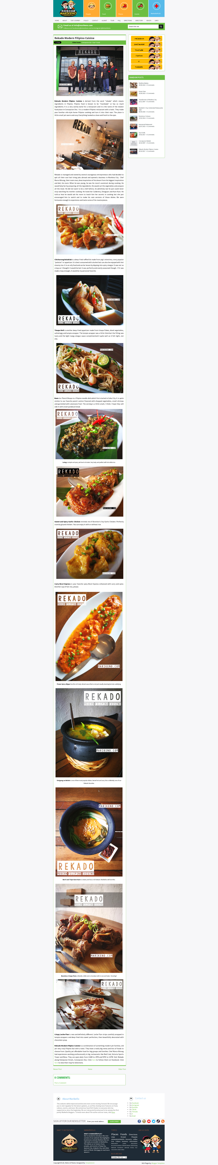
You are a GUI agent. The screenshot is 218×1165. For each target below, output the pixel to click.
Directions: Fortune (144, 116)
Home (90, 1069)
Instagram (135, 1105)
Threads (135, 1112)
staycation (134, 1143)
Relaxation (114, 1143)
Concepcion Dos (87, 42)
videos (122, 1149)
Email (133, 1116)
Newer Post (57, 1069)
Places (120, 14)
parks (124, 1143)
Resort (128, 1145)
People (88, 14)
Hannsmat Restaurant (145, 124)
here (94, 1060)
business (125, 1141)
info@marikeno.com (83, 25)
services (126, 1147)
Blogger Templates (158, 1163)
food (93, 42)
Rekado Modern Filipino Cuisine (74, 38)
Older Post (122, 1069)
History (132, 1147)
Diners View (142, 91)
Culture (118, 1141)
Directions (133, 1134)
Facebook (135, 1103)
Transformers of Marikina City (148, 100)
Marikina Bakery (143, 83)
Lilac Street (118, 1137)
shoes (119, 1149)
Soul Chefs (142, 133)
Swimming (134, 1145)
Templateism (90, 1163)
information (133, 1141)
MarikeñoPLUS (156, 13)
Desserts (129, 1139)
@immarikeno (84, 28)
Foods (98, 42)
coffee (135, 1139)
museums (120, 1147)
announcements (117, 1139)
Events (137, 14)
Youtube (135, 1107)
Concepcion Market (145, 141)
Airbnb (124, 1145)
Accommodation (116, 1145)
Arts (112, 1141)
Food (104, 14)
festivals (113, 1147)
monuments (114, 1149)
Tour (136, 1147)
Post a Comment (60, 1083)
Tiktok (134, 1109)
